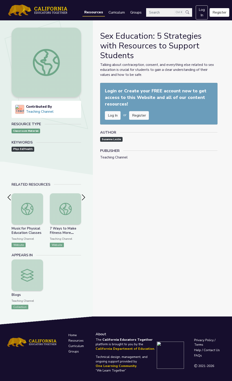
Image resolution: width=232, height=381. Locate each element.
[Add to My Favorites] (39, 196)
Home (72, 335)
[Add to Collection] (39, 203)
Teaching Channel (39, 111)
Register (219, 12)
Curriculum (117, 12)
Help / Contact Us (207, 350)
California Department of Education (125, 349)
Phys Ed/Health (23, 149)
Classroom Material (26, 131)
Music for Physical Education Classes (26, 230)
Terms (198, 345)
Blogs (16, 294)
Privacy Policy (204, 340)
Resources (93, 12)
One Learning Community (116, 366)
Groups (136, 12)
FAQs (198, 355)
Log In (202, 12)
